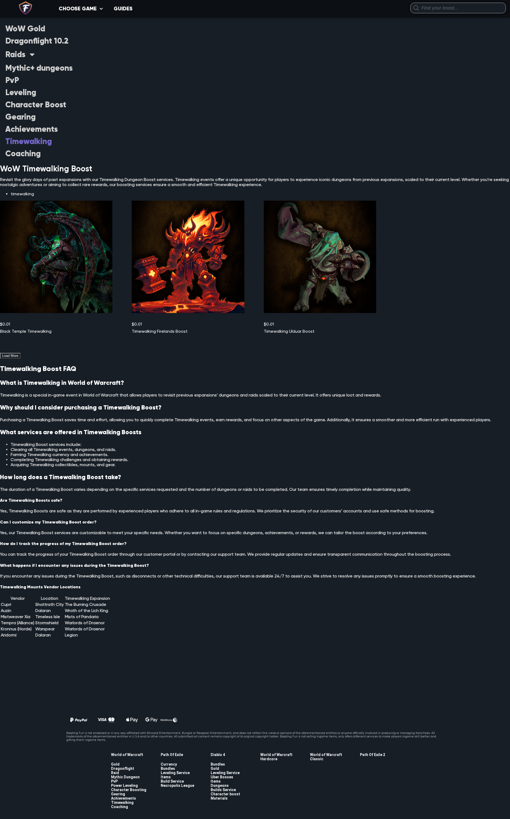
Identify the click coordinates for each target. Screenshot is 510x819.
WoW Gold (25, 28)
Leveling (20, 92)
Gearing (20, 117)
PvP (12, 80)
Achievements (31, 129)
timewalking (22, 193)
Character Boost (35, 104)
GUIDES (123, 8)
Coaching (23, 153)
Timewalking (28, 141)
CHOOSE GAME (78, 8)
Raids (15, 54)
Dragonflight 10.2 (37, 41)
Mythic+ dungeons (39, 68)
